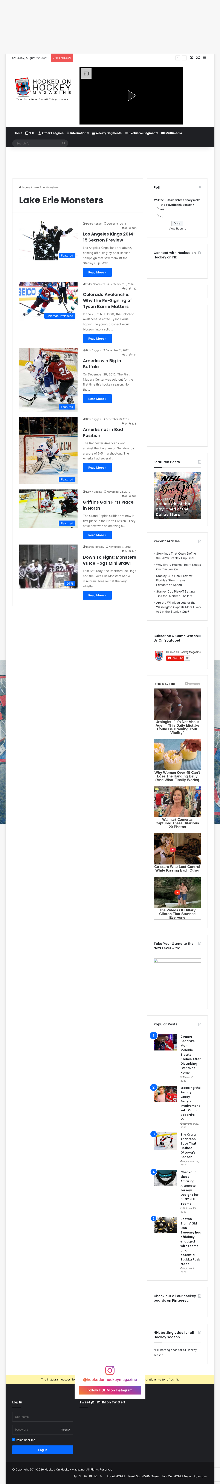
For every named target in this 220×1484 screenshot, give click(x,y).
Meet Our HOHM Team (143, 1476)
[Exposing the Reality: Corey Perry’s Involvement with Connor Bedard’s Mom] (165, 1094)
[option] (177, 495)
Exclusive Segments (143, 133)
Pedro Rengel (94, 223)
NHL (31, 133)
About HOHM (116, 1476)
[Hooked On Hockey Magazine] (42, 87)
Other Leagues (52, 133)
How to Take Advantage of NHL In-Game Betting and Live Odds (118, 58)
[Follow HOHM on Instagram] (110, 1372)
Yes (161, 209)
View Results (177, 228)
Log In (42, 1450)
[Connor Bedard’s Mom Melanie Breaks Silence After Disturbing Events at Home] (165, 1042)
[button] (131, 96)
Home (18, 133)
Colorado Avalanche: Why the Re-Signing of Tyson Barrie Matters (107, 300)
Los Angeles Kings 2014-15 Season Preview (109, 237)
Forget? (65, 1429)
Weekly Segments (108, 133)
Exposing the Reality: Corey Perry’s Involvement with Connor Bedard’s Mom (190, 1103)
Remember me (25, 1440)
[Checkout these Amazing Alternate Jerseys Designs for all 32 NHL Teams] (165, 1178)
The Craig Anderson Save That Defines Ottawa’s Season (188, 1145)
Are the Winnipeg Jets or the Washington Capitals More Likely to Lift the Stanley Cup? (178, 607)
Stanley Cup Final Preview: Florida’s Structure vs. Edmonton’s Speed (174, 580)
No (161, 216)
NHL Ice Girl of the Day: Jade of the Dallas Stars (173, 509)
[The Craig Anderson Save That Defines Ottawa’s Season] (165, 1141)
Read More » (97, 272)
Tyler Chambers (95, 284)
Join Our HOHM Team (176, 1476)
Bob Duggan (93, 350)
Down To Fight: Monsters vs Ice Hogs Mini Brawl (109, 560)
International (79, 133)
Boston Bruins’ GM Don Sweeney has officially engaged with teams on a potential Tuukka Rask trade (190, 1241)
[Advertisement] (110, 161)
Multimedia (173, 133)
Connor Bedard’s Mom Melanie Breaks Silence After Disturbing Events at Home (190, 1054)
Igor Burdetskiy (95, 546)
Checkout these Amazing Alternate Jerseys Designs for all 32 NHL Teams (189, 1188)
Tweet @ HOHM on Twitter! (102, 1402)
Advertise (200, 1476)
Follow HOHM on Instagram (109, 1390)
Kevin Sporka (94, 491)
